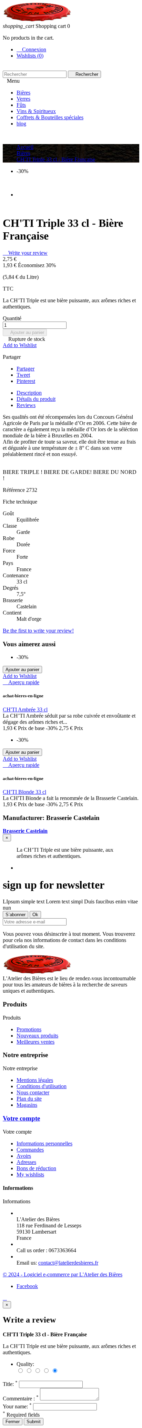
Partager (25, 369)
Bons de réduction (36, 1168)
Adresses (26, 1162)
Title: (10, 1384)
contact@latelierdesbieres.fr (68, 1263)
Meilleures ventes (35, 1042)
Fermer (13, 1421)
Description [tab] (29, 393)
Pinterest (26, 381)
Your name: (17, 1406)
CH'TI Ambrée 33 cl (25, 709)
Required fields (21, 1415)
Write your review (25, 253)
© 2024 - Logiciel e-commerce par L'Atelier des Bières (62, 1274)
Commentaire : (21, 1398)
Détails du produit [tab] (36, 399)
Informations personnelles (44, 1143)
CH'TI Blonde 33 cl (24, 792)
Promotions (29, 1029)
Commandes (30, 1150)
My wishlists (30, 1174)
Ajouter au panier (25, 332)
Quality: (25, 1364)
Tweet (23, 375)
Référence (14, 490)
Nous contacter (33, 1092)
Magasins (27, 1105)
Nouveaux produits (37, 1036)
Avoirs (24, 1156)
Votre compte (21, 1118)
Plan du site (29, 1099)
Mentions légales (35, 1080)
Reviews (26, 405)
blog (21, 123)
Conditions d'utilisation (42, 1086)
